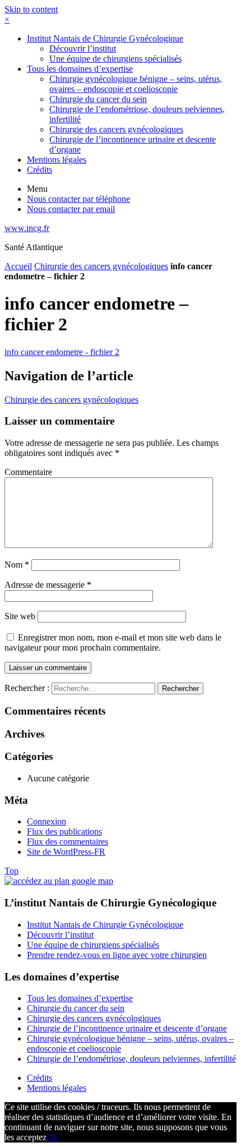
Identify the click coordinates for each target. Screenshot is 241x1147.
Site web (19, 616)
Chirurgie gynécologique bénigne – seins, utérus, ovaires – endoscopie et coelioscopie (135, 84)
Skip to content (31, 9)
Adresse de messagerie (47, 584)
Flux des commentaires (67, 841)
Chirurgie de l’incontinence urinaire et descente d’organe (127, 1028)
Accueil (18, 266)
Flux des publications (64, 831)
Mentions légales (56, 159)
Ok (52, 1137)
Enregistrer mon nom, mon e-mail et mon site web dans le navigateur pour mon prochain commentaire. (112, 642)
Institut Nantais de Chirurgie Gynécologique (105, 38)
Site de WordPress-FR (66, 851)
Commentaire (28, 472)
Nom (16, 564)
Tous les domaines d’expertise (80, 68)
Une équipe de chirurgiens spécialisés (115, 58)
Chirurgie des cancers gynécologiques (116, 129)
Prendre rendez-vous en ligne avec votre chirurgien (117, 955)
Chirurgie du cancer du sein (98, 99)
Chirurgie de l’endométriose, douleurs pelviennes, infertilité (131, 1058)
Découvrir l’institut (82, 48)
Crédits (39, 169)
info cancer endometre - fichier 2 (61, 352)
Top (11, 871)
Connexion (46, 821)
